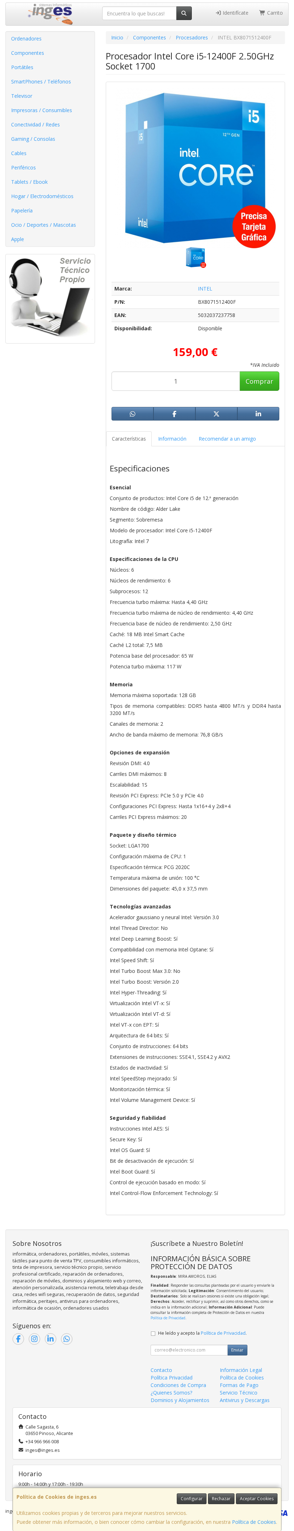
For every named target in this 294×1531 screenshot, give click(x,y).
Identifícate (234, 12)
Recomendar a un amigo (227, 438)
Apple (17, 239)
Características (129, 438)
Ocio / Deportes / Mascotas (43, 224)
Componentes (27, 52)
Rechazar (221, 1499)
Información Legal (241, 1370)
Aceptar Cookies (257, 1499)
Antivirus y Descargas (245, 1400)
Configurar (192, 1499)
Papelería (22, 210)
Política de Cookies (254, 1521)
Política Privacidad (172, 1377)
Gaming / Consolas (33, 138)
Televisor (21, 95)
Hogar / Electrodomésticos (42, 196)
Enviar (237, 1350)
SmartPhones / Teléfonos (41, 81)
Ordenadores (26, 38)
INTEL (205, 288)
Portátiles (22, 67)
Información (172, 438)
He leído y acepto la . (202, 1333)
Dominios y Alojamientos (180, 1400)
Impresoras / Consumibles (41, 110)
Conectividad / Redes (35, 124)
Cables (19, 153)
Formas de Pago (239, 1385)
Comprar (259, 381)
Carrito (274, 12)
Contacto (161, 1370)
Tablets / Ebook (29, 181)
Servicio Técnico (238, 1392)
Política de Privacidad (168, 1317)
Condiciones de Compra (178, 1385)
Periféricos (23, 167)
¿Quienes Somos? (171, 1392)
